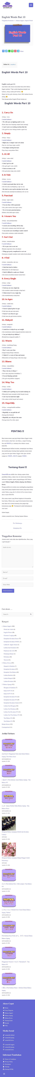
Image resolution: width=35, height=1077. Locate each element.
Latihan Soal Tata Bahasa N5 (11, 715)
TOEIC (24, 456)
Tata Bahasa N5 (8, 721)
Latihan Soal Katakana (10, 709)
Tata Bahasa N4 (8, 718)
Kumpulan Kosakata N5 (10, 700)
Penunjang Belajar (8, 654)
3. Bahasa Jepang (6, 684)
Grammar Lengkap (9, 635)
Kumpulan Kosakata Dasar (11, 638)
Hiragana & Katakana (9, 687)
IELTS (15, 456)
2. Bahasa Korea (6, 663)
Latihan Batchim (8, 675)
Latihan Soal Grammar (10, 648)
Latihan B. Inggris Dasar (10, 644)
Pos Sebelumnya (17, 523)
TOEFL (10, 456)
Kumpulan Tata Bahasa (10, 672)
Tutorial (6, 660)
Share (22, 51)
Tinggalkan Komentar (8, 20)
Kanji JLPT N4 (8, 691)
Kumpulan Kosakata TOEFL (11, 641)
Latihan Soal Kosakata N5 (11, 712)
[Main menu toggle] (31, 5)
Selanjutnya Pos (17, 528)
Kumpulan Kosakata (9, 669)
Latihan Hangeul (8, 678)
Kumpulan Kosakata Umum (11, 703)
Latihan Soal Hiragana (10, 706)
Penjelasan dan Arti (9, 651)
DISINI (9, 443)
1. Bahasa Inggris (19, 20)
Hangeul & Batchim (9, 666)
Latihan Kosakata (8, 681)
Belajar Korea (5, 724)
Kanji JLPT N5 (8, 693)
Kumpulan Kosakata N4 (10, 697)
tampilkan (13, 64)
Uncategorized (6, 727)
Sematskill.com (6, 474)
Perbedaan (6, 657)
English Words (29, 20)
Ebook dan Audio (8, 629)
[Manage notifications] (4, 1073)
